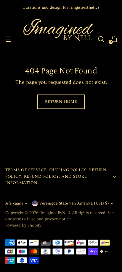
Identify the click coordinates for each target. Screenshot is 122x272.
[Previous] (8, 7)
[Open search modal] (101, 39)
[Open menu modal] (8, 39)
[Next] (113, 7)
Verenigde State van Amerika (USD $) (74, 203)
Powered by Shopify (23, 225)
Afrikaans (14, 203)
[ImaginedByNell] (57, 39)
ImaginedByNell (55, 212)
